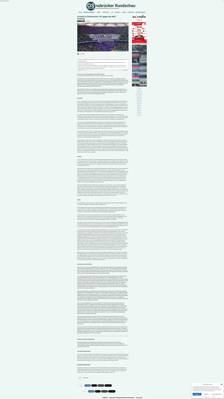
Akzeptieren (197, 394)
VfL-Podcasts (116, 65)
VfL (83, 21)
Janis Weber (80, 21)
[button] (221, 384)
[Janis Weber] (78, 54)
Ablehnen (206, 394)
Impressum (213, 396)
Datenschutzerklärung (206, 396)
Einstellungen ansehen (217, 394)
